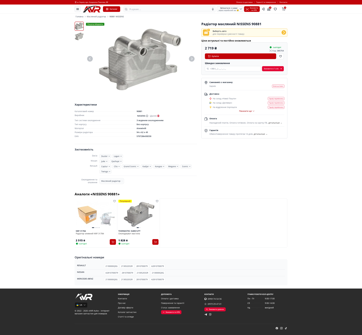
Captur (104, 166)
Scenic (185, 166)
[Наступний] (192, 59)
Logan (116, 156)
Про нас (122, 303)
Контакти (283, 2)
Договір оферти (125, 307)
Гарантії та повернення (266, 2)
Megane (172, 166)
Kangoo (158, 166)
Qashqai (115, 161)
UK (81, 305)
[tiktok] (286, 328)
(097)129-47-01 (215, 304)
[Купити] (113, 242)
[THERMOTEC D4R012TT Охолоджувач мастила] (138, 214)
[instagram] (281, 328)
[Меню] (78, 9)
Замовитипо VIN (254, 9)
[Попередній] (90, 59)
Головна (79, 16)
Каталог (113, 9)
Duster (104, 156)
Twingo (104, 171)
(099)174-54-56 (215, 298)
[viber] (210, 314)
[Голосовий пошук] (213, 9)
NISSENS (141, 115)
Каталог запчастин (127, 312)
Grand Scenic (130, 166)
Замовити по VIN (173, 312)
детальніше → (275, 122)
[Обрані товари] (275, 9)
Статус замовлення (170, 307)
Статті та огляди (126, 316)
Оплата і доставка (170, 298)
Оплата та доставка (244, 2)
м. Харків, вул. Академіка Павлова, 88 (92, 2)
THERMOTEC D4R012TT (129, 231)
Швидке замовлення (217, 63)
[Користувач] (263, 9)
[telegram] (205, 314)
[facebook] (276, 328)
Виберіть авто (219, 31)
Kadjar (146, 166)
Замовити (271, 68)
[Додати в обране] (280, 56)
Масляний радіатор (96, 16)
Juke (103, 161)
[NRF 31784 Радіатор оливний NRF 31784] (96, 214)
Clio (116, 166)
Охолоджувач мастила (129, 233)
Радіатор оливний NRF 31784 (90, 233)
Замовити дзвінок (216, 309)
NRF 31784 (81, 231)
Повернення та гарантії (172, 303)
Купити (215, 56)
